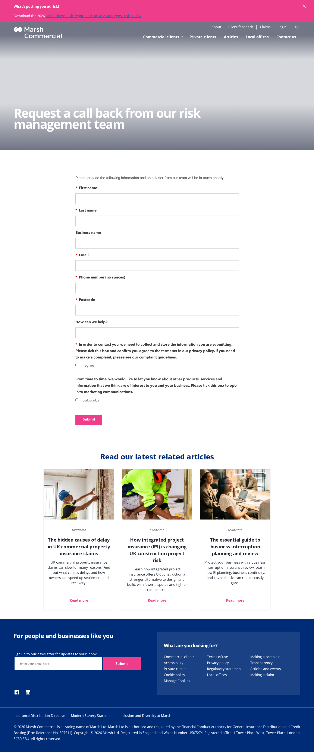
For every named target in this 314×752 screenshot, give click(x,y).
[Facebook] (17, 692)
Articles (231, 36)
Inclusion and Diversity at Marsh (145, 715)
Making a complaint (266, 656)
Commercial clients (161, 36)
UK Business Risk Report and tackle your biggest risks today (93, 15)
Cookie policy (174, 674)
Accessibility (173, 662)
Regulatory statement (224, 668)
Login (282, 27)
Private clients (202, 36)
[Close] (304, 6)
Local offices (257, 36)
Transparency (261, 662)
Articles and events (265, 668)
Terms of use (217, 656)
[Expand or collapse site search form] (296, 27)
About (216, 27)
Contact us (286, 36)
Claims (265, 27)
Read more (79, 600)
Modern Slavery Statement (92, 715)
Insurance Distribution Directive (39, 715)
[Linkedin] (28, 692)
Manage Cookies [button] (177, 680)
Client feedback (240, 27)
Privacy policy (218, 662)
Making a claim (262, 674)
